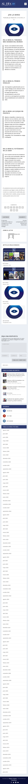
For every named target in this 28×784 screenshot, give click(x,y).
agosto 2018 (6, 768)
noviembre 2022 (7, 588)
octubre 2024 (6, 507)
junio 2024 (5, 522)
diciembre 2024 (6, 500)
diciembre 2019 (6, 712)
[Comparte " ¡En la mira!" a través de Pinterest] (16, 207)
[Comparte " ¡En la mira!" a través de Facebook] (5, 207)
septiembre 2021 (7, 638)
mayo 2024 (5, 525)
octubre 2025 (6, 465)
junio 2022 (5, 606)
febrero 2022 (6, 620)
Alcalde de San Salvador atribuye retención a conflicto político (15, 399)
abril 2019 (5, 740)
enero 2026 (5, 455)
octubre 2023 (6, 550)
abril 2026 (5, 444)
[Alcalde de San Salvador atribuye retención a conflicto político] (4, 400)
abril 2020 (5, 698)
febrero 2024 (6, 536)
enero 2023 (5, 581)
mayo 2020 (5, 694)
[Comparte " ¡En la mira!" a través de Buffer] (22, 207)
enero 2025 (5, 497)
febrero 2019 (6, 747)
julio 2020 (5, 687)
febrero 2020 (6, 705)
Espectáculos (19, 376)
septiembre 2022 (7, 596)
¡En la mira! (6, 320)
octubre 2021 (6, 634)
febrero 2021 (6, 662)
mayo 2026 (5, 440)
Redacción (13, 17)
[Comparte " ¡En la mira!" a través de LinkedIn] (19, 207)
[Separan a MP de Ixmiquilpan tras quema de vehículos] (4, 381)
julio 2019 (5, 729)
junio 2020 (5, 691)
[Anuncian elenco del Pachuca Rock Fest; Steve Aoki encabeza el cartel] (4, 375)
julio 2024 (5, 518)
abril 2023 (5, 571)
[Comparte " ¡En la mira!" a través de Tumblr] (14, 207)
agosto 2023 (6, 557)
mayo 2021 (5, 652)
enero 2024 (5, 539)
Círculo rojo (19, 401)
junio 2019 (5, 733)
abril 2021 (5, 655)
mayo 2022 (5, 610)
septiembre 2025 (7, 469)
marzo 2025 (6, 490)
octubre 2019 (6, 719)
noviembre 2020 (7, 673)
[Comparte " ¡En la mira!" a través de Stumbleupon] (11, 210)
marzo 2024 (6, 532)
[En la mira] (14, 254)
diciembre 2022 (6, 585)
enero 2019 (5, 751)
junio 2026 (5, 437)
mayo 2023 (5, 567)
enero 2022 (5, 624)
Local (18, 389)
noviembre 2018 (7, 758)
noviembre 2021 (7, 631)
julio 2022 (5, 603)
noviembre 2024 (7, 504)
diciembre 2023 (6, 543)
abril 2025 (5, 486)
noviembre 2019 (7, 715)
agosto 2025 (6, 472)
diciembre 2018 (6, 754)
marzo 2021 (6, 659)
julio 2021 (5, 645)
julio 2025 (5, 476)
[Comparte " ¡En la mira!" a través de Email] (14, 210)
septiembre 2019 (7, 722)
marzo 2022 (6, 617)
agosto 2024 (6, 514)
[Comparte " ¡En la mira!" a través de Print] (16, 210)
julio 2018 (5, 772)
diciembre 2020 (6, 669)
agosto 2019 (6, 726)
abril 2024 (5, 529)
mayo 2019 (5, 736)
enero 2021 (5, 666)
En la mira (20, 17)
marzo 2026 (6, 447)
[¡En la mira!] (14, 312)
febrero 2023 (6, 578)
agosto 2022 (6, 599)
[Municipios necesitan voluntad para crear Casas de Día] (4, 387)
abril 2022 (5, 613)
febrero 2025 (6, 493)
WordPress (14, 780)
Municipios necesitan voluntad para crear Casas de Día (16, 387)
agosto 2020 (6, 684)
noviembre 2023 (7, 546)
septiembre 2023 (7, 553)
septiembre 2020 (7, 680)
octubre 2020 (6, 677)
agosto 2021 (6, 641)
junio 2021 (5, 648)
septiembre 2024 (7, 511)
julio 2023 (5, 560)
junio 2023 (5, 564)
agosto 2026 (6, 430)
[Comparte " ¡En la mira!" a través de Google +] (11, 207)
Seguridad (19, 383)
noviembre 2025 (7, 462)
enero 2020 (5, 708)
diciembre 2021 (6, 627)
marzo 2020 (6, 701)
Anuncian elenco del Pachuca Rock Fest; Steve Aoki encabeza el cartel (15, 374)
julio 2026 (5, 433)
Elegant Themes (13, 778)
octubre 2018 (6, 761)
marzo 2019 (6, 743)
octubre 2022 (6, 592)
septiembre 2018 (7, 765)
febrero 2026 (6, 451)
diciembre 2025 (6, 458)
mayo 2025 (5, 483)
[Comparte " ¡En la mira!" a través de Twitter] (8, 207)
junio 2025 (5, 479)
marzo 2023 (6, 574)
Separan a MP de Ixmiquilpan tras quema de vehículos (15, 381)
